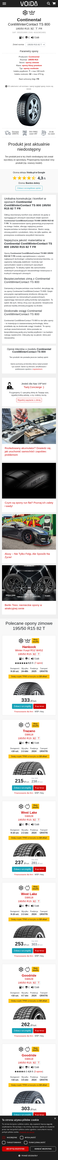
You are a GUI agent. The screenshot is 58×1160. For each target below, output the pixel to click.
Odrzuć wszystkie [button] (43, 1149)
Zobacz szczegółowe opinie (29, 188)
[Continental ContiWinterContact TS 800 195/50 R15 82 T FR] (29, 109)
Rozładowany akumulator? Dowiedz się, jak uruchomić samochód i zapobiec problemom (28, 451)
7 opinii (38, 663)
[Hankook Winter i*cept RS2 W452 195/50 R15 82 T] (29, 695)
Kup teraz (39, 706)
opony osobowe (31, 68)
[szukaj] (49, 3)
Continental (34, 57)
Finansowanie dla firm (23, 711)
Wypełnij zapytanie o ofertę (29, 400)
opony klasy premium (32, 65)
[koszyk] (54, 3)
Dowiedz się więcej (26, 1132)
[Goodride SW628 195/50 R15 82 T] (29, 1018)
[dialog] (29, 1138)
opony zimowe (32, 62)
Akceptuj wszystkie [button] (15, 1149)
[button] (29, 1155)
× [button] (55, 1119)
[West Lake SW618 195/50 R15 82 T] (29, 937)
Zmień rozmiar (18, 45)
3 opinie (38, 1071)
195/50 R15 (33, 60)
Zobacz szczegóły (22, 706)
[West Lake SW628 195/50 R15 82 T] (29, 855)
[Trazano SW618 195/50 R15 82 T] (29, 775)
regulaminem (37, 369)
